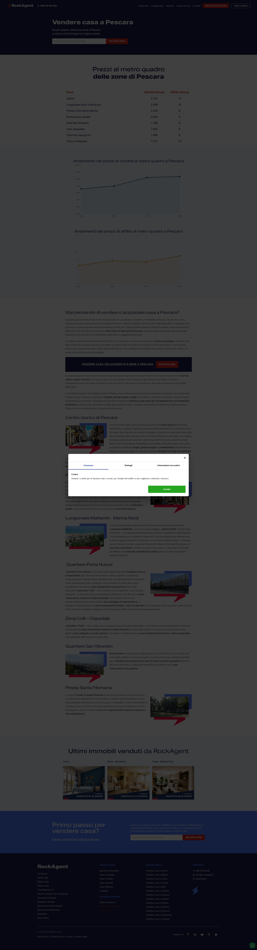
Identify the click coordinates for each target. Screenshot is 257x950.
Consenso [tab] (88, 465)
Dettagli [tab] (128, 465)
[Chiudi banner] (185, 458)
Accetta (166, 489)
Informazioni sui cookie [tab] (168, 465)
